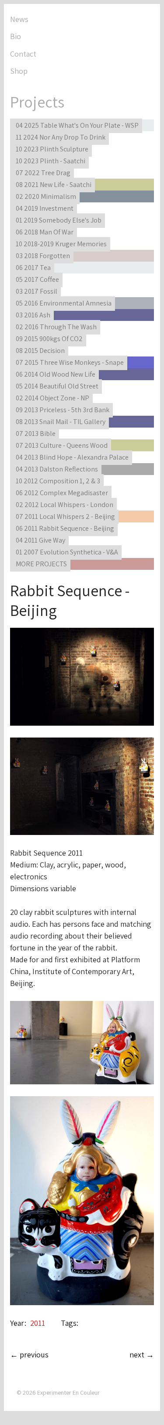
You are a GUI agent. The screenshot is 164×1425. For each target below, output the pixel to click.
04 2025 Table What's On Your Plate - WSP (77, 125)
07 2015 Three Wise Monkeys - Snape (70, 362)
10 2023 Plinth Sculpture (52, 149)
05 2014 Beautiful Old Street (57, 386)
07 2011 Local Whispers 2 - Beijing (65, 516)
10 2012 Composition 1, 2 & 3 (58, 481)
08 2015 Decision (40, 350)
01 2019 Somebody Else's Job (58, 220)
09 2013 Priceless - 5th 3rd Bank (62, 409)
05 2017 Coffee (37, 279)
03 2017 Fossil (36, 291)
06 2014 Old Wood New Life (55, 374)
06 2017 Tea (33, 267)
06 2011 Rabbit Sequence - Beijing (65, 528)
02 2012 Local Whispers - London (64, 504)
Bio (15, 36)
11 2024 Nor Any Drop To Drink (60, 137)
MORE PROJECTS (41, 564)
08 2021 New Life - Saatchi (53, 184)
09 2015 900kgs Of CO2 (49, 338)
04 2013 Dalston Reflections (57, 469)
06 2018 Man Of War (44, 232)
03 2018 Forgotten (43, 255)
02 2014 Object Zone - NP (52, 398)
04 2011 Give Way (40, 540)
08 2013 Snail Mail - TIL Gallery (60, 421)
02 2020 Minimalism (46, 196)
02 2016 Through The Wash (56, 326)
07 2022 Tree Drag (43, 172)
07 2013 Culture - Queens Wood (62, 445)
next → (141, 1354)
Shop (19, 71)
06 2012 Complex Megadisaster (62, 492)
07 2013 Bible (36, 433)
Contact (23, 54)
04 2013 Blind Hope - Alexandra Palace (72, 457)
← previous (29, 1354)
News (19, 19)
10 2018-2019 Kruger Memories (61, 243)
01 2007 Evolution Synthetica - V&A (67, 552)
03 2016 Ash (33, 315)
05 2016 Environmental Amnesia (64, 303)
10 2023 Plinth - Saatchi (50, 161)
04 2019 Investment (44, 208)
